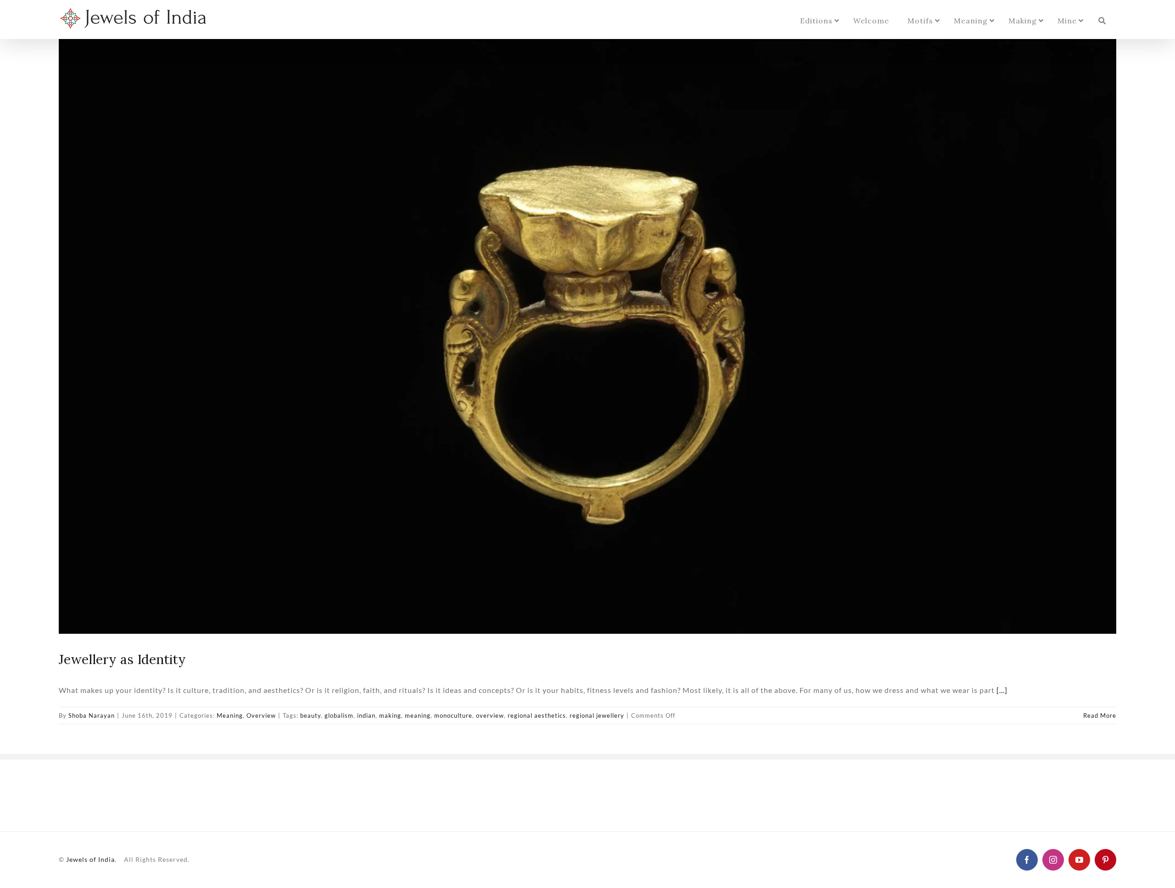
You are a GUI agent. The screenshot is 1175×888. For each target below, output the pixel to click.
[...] (1001, 690)
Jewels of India (90, 859)
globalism (339, 715)
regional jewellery (597, 715)
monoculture (453, 715)
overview (490, 715)
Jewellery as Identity (122, 659)
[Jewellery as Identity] (587, 336)
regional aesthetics (537, 715)
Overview (261, 715)
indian (366, 715)
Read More (1099, 715)
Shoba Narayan (91, 715)
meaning (418, 715)
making (390, 715)
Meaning (230, 715)
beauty (310, 715)
